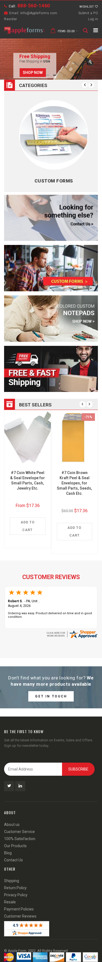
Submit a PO (88, 13)
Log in (93, 19)
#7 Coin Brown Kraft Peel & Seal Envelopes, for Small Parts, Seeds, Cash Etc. (74, 483)
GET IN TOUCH (51, 696)
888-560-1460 (33, 5)
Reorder (10, 19)
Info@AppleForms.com (38, 13)
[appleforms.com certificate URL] (72, 634)
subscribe (78, 769)
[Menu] (95, 30)
